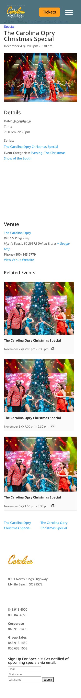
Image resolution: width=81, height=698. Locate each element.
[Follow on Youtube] (35, 596)
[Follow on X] (19, 596)
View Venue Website (19, 260)
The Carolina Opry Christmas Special (31, 146)
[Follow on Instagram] (27, 596)
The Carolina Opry (17, 233)
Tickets (49, 12)
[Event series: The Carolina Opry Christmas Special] (53, 348)
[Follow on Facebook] (11, 596)
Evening (36, 153)
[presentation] (39, 308)
